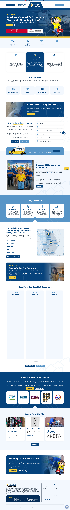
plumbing (51, 172)
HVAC (48, 172)
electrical (57, 172)
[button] (50, 9)
